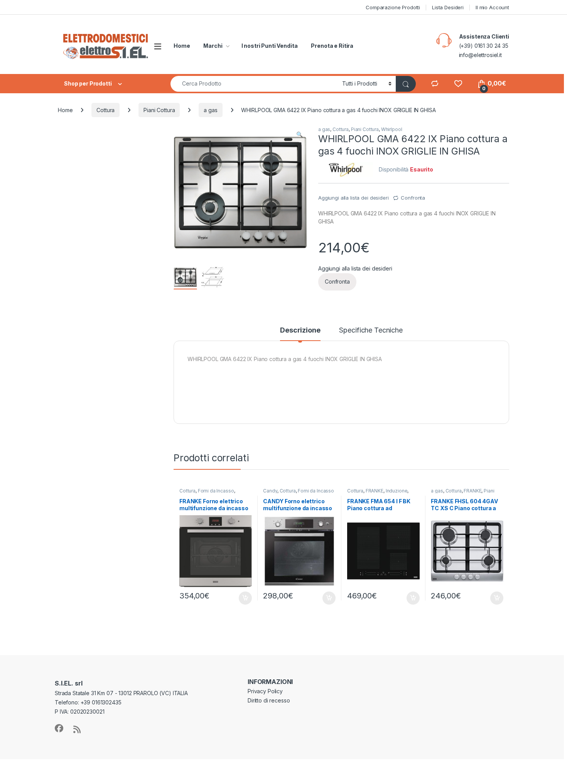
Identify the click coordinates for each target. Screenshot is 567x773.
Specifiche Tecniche (370, 330)
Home (182, 45)
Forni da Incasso (216, 491)
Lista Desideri (448, 7)
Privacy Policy (265, 691)
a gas (210, 110)
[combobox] (254, 84)
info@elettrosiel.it (480, 55)
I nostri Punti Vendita (269, 45)
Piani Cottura (159, 110)
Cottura (105, 110)
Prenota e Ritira (332, 45)
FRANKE (374, 491)
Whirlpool (391, 129)
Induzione (397, 491)
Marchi (212, 45)
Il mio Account (492, 7)
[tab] (300, 334)
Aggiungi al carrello (241, 598)
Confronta (413, 198)
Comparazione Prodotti (393, 7)
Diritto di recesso (269, 700)
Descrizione (300, 330)
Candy (270, 491)
